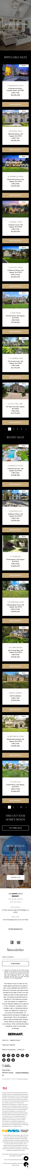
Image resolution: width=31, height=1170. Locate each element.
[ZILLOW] (13, 1060)
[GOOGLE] (8, 1060)
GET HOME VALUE (15, 828)
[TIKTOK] (27, 1055)
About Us (5, 1040)
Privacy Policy (18, 978)
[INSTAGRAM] (8, 1055)
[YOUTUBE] (18, 1055)
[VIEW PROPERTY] (15, 103)
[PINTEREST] (4, 1060)
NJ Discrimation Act (15, 929)
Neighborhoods (15, 1040)
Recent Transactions (9, 1049)
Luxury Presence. (22, 1072)
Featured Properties (8, 1045)
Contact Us (20, 1049)
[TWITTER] (22, 1055)
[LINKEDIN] (13, 1055)
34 (21, 807)
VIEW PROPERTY (15, 104)
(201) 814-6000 (15, 902)
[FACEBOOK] (4, 1055)
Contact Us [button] (15, 877)
